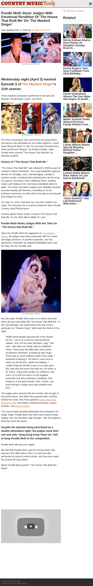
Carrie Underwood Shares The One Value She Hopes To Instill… (77, 96)
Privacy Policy (16, 583)
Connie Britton (22, 406)
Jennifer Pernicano (41, 30)
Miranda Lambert (75, 11)
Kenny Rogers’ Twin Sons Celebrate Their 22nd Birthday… (76, 71)
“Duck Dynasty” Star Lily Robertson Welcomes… (76, 201)
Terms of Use (5, 583)
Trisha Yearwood (47, 399)
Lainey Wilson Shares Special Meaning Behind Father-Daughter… (76, 148)
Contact (24, 583)
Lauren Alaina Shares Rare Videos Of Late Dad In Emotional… (76, 175)
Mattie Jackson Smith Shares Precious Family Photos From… (77, 122)
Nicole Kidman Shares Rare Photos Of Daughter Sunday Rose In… (77, 44)
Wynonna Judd (8, 403)
